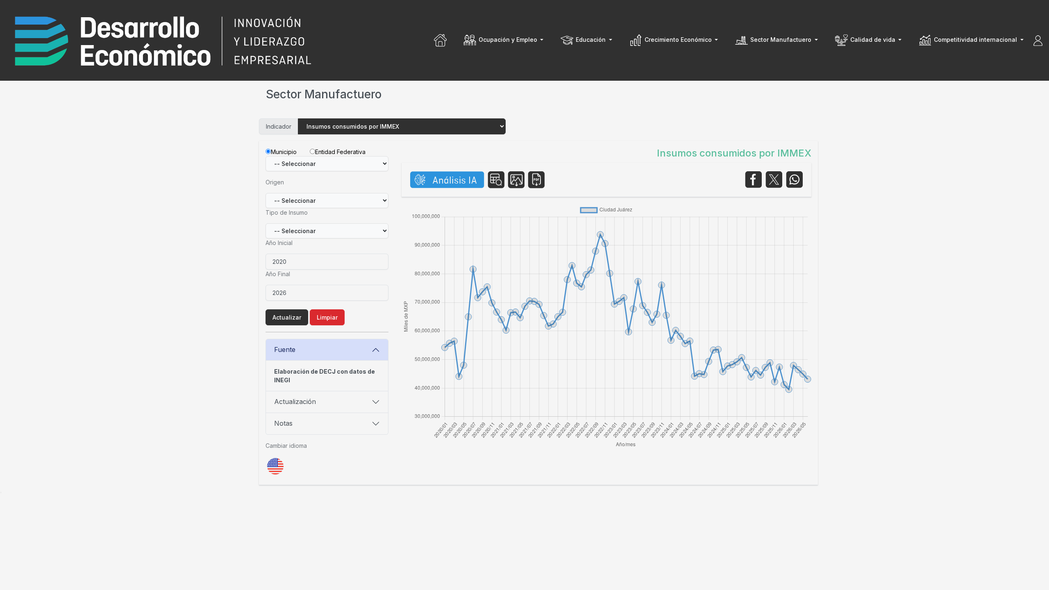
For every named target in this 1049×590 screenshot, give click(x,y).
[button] (503, 40)
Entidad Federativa (340, 151)
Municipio (284, 151)
